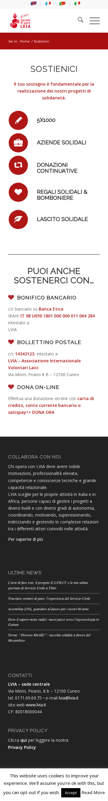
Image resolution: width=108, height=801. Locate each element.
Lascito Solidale (62, 219)
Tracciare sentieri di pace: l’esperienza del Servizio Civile (49, 598)
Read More (93, 792)
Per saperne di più (25, 539)
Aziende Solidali (61, 142)
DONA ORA (43, 412)
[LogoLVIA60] (45, 21)
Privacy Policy (22, 747)
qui (23, 740)
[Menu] (91, 21)
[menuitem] (34, 3)
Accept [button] (71, 792)
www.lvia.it (36, 705)
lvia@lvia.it (69, 698)
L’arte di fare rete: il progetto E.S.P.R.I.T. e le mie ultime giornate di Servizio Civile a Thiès (48, 585)
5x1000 (46, 120)
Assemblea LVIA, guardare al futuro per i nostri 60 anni (48, 608)
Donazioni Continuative (57, 168)
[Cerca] (77, 21)
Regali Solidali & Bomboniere (62, 195)
